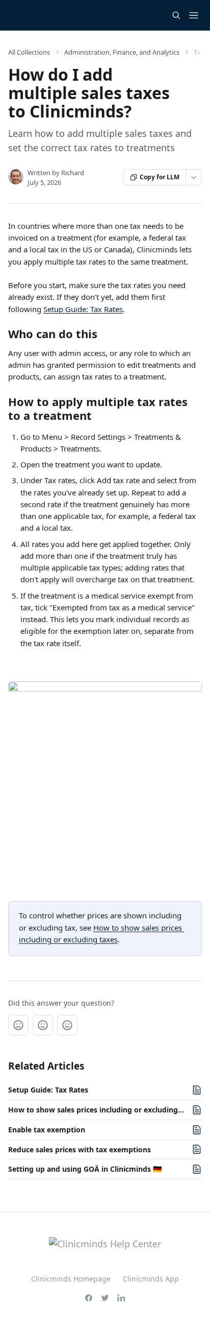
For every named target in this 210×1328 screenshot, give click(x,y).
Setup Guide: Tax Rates (83, 309)
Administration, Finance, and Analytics (121, 52)
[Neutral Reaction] (43, 1025)
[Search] (176, 15)
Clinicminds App (151, 1279)
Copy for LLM (159, 177)
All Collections (29, 52)
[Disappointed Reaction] (18, 1025)
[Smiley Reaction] (67, 1025)
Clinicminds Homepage (71, 1279)
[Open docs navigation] (194, 15)
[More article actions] (194, 177)
